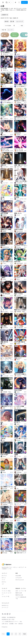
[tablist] (7, 29)
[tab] (4, 30)
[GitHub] (10, 614)
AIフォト (4, 577)
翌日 (11, 21)
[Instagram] (7, 614)
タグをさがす (19, 577)
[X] (3, 614)
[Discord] (5, 614)
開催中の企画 (19, 593)
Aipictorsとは (5, 605)
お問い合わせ (5, 623)
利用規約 (4, 617)
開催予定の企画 (19, 595)
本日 (22, 25)
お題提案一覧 (4, 14)
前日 (7, 21)
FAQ (21, 621)
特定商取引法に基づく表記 (8, 619)
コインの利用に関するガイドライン (10, 621)
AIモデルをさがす (20, 579)
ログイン (24, 2)
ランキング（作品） (6, 590)
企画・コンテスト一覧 (21, 590)
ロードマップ (5, 607)
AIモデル (4, 582)
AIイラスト (4, 575)
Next (24, 634)
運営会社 (20, 623)
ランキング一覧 (5, 596)
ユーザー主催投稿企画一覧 (21, 597)
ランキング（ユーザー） (6, 593)
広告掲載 (11, 623)
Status (16, 623)
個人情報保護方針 (11, 617)
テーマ (3, 579)
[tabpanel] (14, 295)
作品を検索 (18, 575)
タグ (3, 584)
